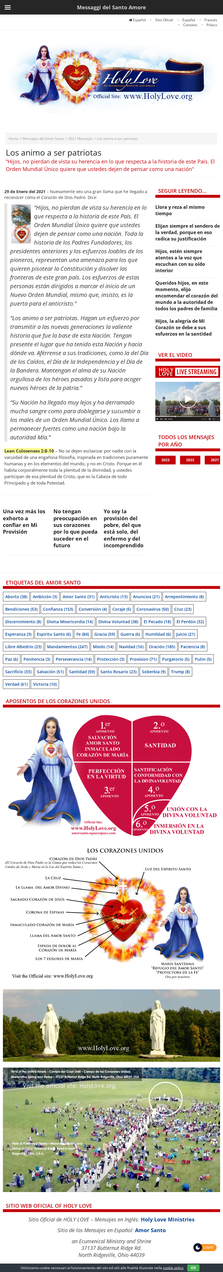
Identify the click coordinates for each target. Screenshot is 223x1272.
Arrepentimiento (184, 596)
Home (14, 138)
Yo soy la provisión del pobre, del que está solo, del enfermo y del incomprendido (123, 528)
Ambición (45, 596)
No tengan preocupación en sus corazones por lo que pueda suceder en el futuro (75, 528)
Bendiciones (21, 609)
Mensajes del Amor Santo (43, 138)
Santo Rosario (118, 671)
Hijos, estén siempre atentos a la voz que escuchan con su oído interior (180, 261)
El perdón (190, 621)
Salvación (50, 671)
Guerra (130, 634)
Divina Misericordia (70, 621)
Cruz (182, 609)
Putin (203, 659)
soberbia (154, 671)
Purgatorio (175, 659)
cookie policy (173, 1267)
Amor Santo (78, 596)
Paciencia (193, 646)
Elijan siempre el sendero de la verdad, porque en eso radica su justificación (187, 232)
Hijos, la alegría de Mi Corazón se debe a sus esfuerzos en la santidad (183, 327)
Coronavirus (152, 609)
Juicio (185, 634)
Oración (162, 646)
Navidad (131, 646)
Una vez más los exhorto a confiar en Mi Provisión (24, 521)
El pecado (157, 621)
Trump (180, 671)
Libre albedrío (23, 646)
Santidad (82, 671)
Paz (11, 659)
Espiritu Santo (54, 634)
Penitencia (37, 659)
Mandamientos (67, 646)
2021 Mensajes (80, 138)
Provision (143, 659)
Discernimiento (23, 621)
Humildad (158, 634)
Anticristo (113, 596)
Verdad (16, 684)
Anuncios (146, 596)
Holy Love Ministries (168, 1219)
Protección (110, 659)
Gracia (104, 634)
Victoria (45, 684)
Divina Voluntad (118, 621)
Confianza (58, 609)
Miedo (103, 646)
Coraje (121, 609)
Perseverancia (73, 659)
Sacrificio (18, 671)
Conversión (93, 609)
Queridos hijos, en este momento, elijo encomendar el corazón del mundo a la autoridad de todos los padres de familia (186, 296)
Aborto (16, 596)
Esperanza (18, 634)
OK (193, 1267)
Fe (82, 634)
